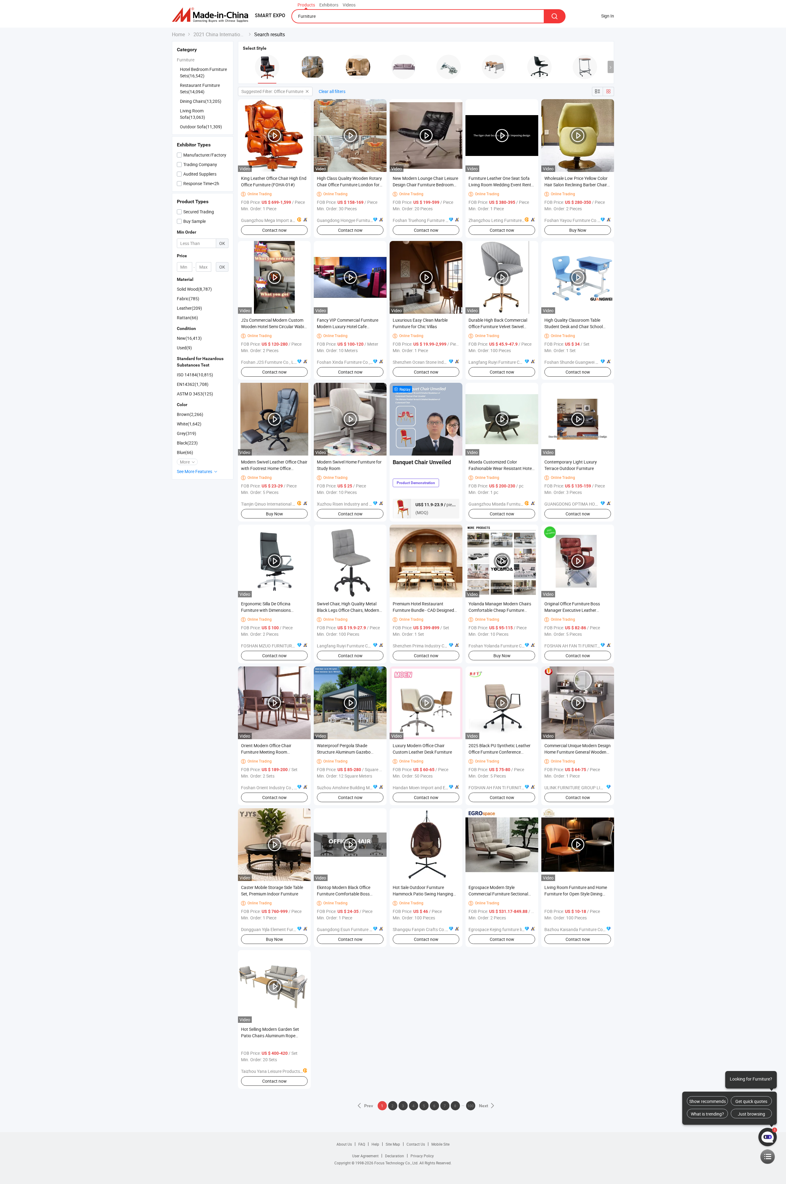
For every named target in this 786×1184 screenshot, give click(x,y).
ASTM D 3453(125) (195, 394)
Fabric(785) (188, 298)
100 (470, 1105)
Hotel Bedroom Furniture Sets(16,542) (203, 72)
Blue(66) (185, 452)
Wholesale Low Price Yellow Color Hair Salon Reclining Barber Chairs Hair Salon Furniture (576, 184)
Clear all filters (332, 91)
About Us (344, 1144)
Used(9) (184, 348)
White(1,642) (189, 424)
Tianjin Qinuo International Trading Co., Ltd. (282, 504)
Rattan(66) (187, 317)
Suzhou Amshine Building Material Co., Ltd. (358, 787)
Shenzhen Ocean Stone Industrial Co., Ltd (432, 362)
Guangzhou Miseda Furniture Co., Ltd (504, 504)
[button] (611, 67)
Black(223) (187, 443)
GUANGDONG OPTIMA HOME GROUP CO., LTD (588, 504)
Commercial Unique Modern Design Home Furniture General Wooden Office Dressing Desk (577, 752)
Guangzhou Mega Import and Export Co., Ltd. (284, 220)
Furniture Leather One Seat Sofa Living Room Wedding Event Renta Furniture (501, 184)
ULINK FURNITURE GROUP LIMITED (578, 787)
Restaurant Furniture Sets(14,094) (200, 88)
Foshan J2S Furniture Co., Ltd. (270, 362)
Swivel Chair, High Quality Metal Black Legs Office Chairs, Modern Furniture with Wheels (348, 610)
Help (375, 1144)
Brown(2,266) (190, 414)
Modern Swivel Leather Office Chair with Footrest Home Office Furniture (274, 468)
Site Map (393, 1144)
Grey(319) (186, 433)
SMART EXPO (270, 15)
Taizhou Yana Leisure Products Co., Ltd (278, 1071)
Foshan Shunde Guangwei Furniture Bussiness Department (600, 362)
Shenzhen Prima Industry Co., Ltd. (425, 646)
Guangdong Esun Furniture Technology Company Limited (371, 929)
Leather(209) (189, 308)
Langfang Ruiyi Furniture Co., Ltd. (501, 362)
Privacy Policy (422, 1155)
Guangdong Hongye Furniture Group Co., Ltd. (360, 220)
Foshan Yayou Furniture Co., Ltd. (575, 220)
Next (483, 1105)
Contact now (274, 230)
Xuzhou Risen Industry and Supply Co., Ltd (357, 504)
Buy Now (577, 230)
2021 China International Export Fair (219, 34)
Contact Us (416, 1144)
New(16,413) (189, 338)
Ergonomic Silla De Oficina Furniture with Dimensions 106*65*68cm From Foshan (267, 610)
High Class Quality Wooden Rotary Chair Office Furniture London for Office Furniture (349, 184)
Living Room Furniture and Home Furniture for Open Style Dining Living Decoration (575, 893)
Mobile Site (440, 1144)
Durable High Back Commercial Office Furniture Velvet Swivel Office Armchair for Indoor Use (498, 326)
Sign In (607, 16)
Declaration (394, 1155)
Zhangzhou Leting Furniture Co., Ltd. (504, 220)
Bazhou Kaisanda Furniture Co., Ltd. (578, 929)
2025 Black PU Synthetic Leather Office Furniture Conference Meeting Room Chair (500, 752)
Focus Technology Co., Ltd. (396, 1162)
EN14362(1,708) (192, 384)
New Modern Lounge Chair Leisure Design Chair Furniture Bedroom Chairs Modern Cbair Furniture (425, 184)
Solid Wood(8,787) (194, 289)
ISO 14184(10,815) (195, 375)
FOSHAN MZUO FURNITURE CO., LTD (276, 646)
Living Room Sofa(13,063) (192, 114)
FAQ (361, 1144)
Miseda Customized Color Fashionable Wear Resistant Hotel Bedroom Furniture (501, 468)
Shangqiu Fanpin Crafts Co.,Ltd (423, 929)
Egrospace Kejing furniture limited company (510, 929)
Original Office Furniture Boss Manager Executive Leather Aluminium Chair (572, 610)
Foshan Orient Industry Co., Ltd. (271, 787)
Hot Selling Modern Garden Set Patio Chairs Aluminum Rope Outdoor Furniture (270, 1035)
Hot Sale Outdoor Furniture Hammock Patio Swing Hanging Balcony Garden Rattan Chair (423, 893)
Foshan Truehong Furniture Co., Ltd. (427, 220)
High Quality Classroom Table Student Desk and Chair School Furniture (573, 326)
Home (178, 34)
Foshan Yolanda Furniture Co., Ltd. (502, 646)
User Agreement (365, 1155)
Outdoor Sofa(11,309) (201, 127)
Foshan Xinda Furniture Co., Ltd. (348, 362)
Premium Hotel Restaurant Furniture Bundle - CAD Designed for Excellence (423, 610)
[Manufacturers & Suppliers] (212, 15)
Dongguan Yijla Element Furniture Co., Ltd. (281, 929)
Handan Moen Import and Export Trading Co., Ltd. (440, 787)
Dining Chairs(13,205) (200, 101)
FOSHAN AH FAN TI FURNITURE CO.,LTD (582, 646)
